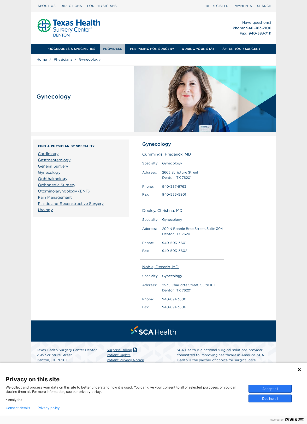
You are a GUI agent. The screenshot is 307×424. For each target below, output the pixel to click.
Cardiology (48, 153)
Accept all (270, 389)
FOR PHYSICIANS (102, 6)
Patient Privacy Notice (125, 360)
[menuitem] (46, 6)
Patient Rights (118, 355)
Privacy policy (49, 408)
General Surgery (53, 166)
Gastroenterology (54, 160)
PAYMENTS (243, 6)
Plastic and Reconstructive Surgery (71, 203)
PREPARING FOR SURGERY (152, 49)
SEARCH (264, 6)
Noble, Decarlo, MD (160, 267)
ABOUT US (46, 6)
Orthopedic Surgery (56, 185)
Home (41, 59)
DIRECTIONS (71, 6)
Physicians (63, 59)
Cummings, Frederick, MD (166, 154)
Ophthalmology (52, 178)
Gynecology (49, 172)
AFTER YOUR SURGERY (241, 49)
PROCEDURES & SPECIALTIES (71, 49)
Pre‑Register (216, 6)
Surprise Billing (119, 350)
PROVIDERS (112, 49)
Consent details (18, 408)
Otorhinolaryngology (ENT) (64, 191)
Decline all (270, 398)
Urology (45, 210)
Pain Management (55, 197)
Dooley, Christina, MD (162, 210)
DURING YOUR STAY (198, 49)
